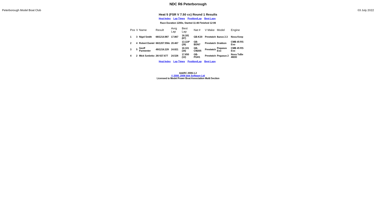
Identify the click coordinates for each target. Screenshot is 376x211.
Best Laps (210, 18)
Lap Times (179, 18)
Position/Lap (195, 18)
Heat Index (165, 18)
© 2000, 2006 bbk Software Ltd (188, 75)
